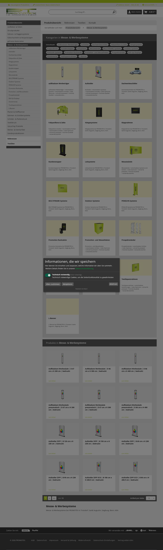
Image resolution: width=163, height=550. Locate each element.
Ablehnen (113, 284)
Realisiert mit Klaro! (81, 289)
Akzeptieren (67, 284)
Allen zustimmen (53, 284)
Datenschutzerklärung (84, 268)
